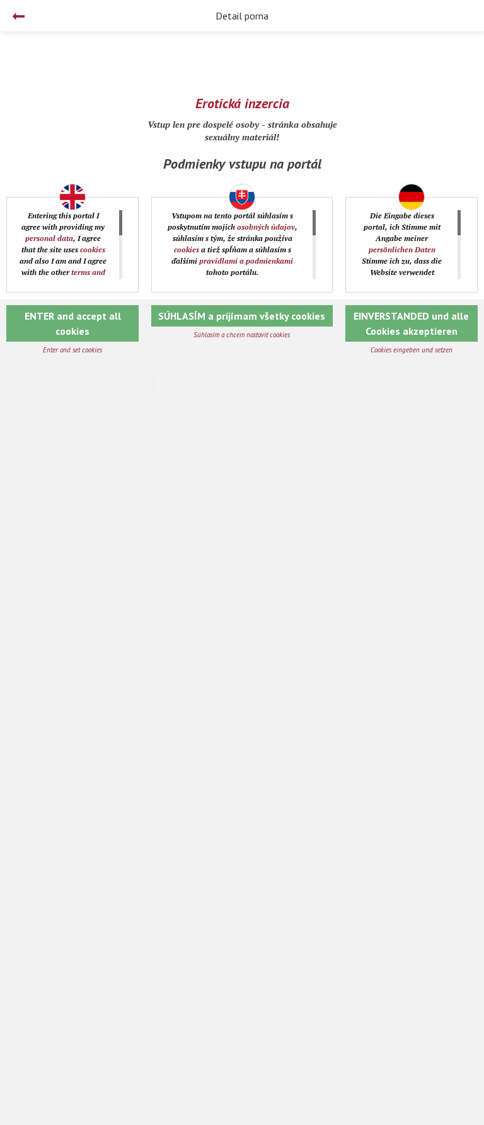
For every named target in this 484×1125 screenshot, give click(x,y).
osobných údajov (266, 227)
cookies (92, 249)
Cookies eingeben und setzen (411, 349)
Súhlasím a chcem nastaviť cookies (241, 334)
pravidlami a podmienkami (246, 261)
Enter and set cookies (72, 349)
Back (19, 16)
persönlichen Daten (402, 249)
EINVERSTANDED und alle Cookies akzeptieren (411, 323)
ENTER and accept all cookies (73, 323)
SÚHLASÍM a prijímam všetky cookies (241, 316)
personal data (49, 238)
